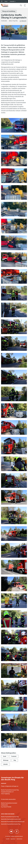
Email (4, 756)
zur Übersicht (23, 21)
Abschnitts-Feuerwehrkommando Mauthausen (12, 821)
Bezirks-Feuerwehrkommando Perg (10, 816)
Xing (15, 760)
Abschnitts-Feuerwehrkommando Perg (10, 824)
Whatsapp (5, 760)
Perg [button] (6, 1)
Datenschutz (19, 838)
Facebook (13, 756)
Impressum (13, 838)
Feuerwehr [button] (12, 1)
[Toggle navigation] (25, 5)
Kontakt (7, 838)
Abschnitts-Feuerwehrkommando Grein (11, 819)
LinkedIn (5, 764)
